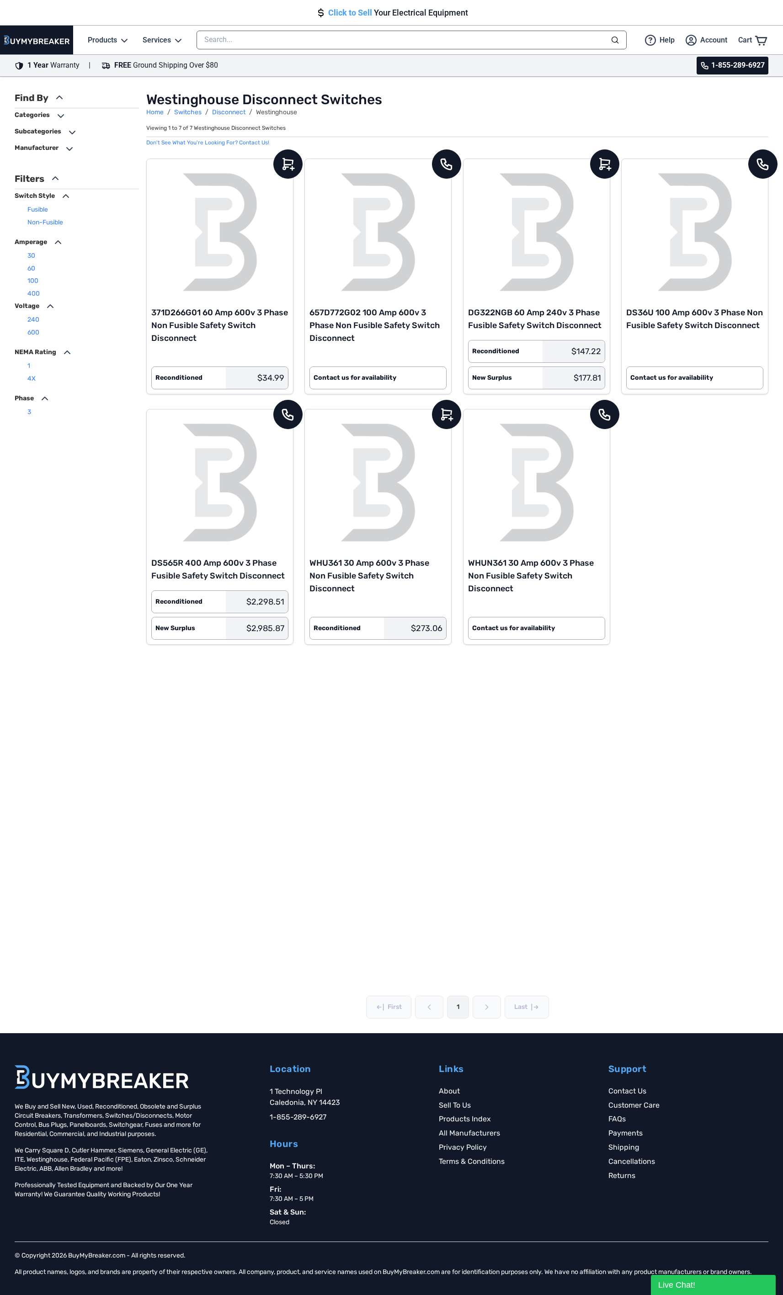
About (449, 1091)
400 (33, 293)
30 (31, 256)
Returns (621, 1175)
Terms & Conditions (472, 1161)
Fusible (37, 209)
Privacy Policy (463, 1147)
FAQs (617, 1119)
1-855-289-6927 (298, 1117)
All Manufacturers (469, 1133)
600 (33, 332)
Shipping (623, 1147)
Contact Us (627, 1091)
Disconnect (228, 112)
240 (33, 320)
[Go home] (101, 1077)
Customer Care (634, 1105)
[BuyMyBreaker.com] (36, 40)
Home (155, 112)
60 (31, 268)
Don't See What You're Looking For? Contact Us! (207, 142)
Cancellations (631, 1161)
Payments (625, 1133)
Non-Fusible (45, 222)
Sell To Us (455, 1105)
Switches (188, 112)
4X (31, 378)
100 (32, 281)
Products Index (465, 1119)
